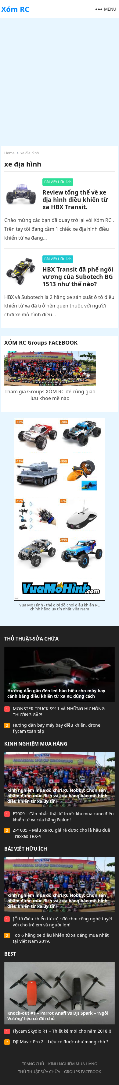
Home (9, 153)
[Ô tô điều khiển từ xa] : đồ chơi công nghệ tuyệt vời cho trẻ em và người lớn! (62, 922)
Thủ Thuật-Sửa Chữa (31, 638)
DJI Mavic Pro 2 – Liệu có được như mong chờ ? (60, 1042)
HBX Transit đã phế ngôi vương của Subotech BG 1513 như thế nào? (77, 276)
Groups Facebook (82, 1071)
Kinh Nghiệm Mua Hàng (35, 743)
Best (10, 953)
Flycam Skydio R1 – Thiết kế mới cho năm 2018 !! (62, 1031)
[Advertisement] (59, 80)
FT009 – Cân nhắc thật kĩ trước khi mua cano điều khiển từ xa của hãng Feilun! (63, 817)
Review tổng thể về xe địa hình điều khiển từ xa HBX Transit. (75, 199)
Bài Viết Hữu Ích (57, 181)
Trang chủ (33, 1063)
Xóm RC (15, 9)
